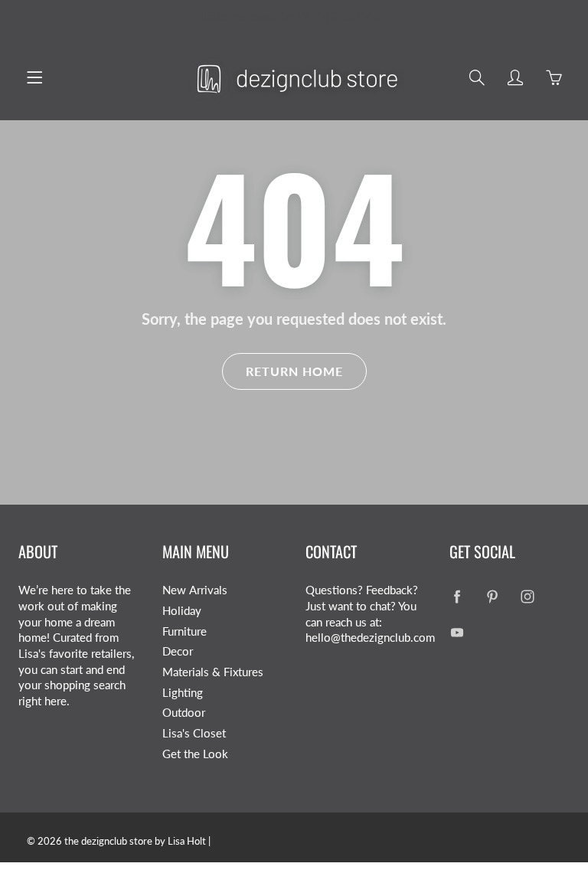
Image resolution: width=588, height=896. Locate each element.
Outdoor (183, 712)
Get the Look (195, 753)
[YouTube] (457, 633)
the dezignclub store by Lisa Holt (135, 841)
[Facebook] (457, 596)
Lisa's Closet (194, 733)
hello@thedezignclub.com (370, 637)
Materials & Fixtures (212, 672)
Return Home (294, 371)
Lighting (182, 692)
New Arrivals (194, 590)
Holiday (181, 610)
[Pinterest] (492, 596)
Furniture (184, 631)
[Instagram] (527, 596)
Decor (177, 651)
